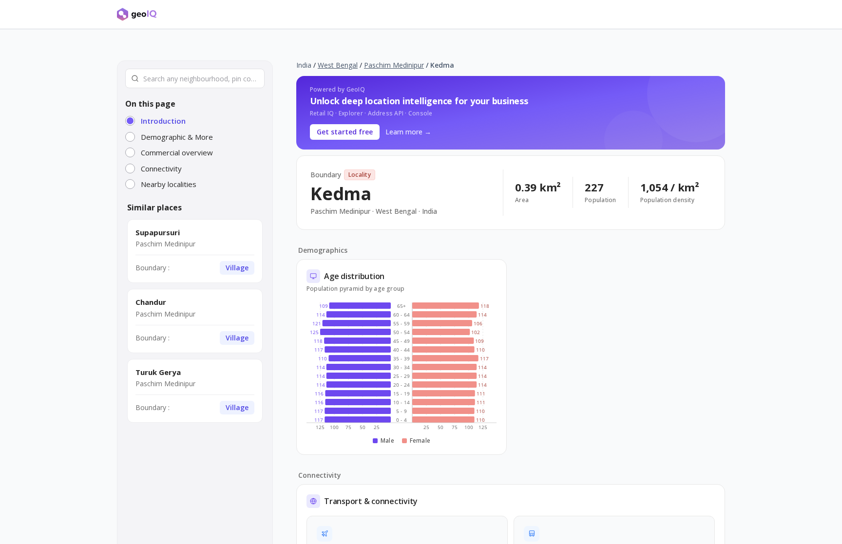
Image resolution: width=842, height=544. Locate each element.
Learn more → (408, 131)
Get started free (345, 131)
